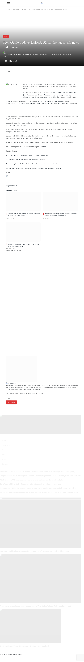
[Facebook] (6, 73)
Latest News (6, 445)
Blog (3, 455)
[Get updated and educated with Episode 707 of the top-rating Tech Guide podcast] (23, 232)
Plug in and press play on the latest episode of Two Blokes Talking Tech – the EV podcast (35, 606)
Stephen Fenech (15, 54)
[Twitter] (6, 76)
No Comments (56, 54)
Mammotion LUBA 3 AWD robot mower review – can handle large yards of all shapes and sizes (38, 488)
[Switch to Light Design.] (72, 3)
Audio (6, 36)
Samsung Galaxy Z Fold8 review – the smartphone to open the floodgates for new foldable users (39, 492)
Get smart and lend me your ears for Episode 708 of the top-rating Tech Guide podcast (24, 215)
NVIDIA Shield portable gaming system (51, 101)
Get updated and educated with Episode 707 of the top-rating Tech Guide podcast (24, 245)
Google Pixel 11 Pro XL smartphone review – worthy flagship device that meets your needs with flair (40, 476)
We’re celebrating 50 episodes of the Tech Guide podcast (25, 160)
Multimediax (26, 654)
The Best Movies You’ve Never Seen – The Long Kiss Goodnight (25, 646)
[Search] (76, 3)
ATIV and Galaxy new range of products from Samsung (33, 103)
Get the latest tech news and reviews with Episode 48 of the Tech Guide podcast (33, 168)
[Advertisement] (30, 110)
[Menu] (8, 3)
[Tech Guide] (42, 3)
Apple (4, 459)
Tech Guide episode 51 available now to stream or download (27, 155)
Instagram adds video (48, 97)
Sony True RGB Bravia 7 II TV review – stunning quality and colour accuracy (30, 484)
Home (4, 440)
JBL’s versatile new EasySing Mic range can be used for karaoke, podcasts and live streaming (61, 215)
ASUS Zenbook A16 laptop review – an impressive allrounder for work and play (32, 480)
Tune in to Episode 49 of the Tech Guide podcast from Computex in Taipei (31, 164)
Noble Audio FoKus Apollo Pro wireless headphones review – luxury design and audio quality (37, 471)
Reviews (5, 450)
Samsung (5, 464)
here (45, 147)
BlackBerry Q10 (63, 103)
